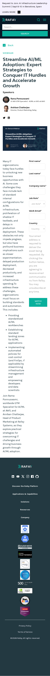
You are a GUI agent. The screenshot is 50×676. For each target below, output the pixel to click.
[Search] (38, 20)
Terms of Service (25, 632)
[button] (44, 19)
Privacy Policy (25, 626)
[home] (9, 19)
